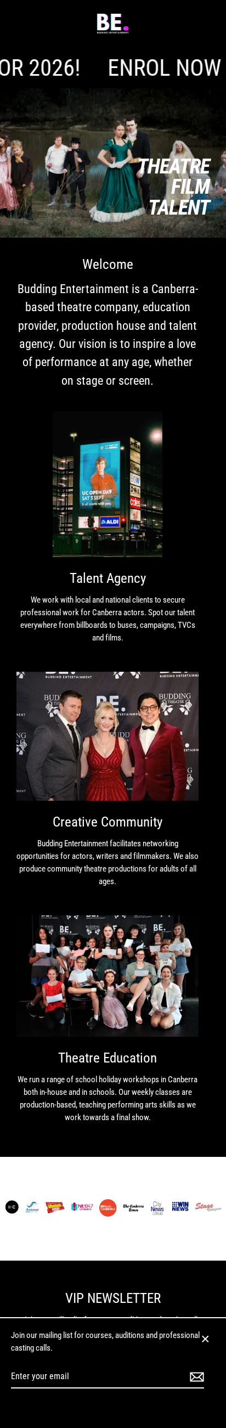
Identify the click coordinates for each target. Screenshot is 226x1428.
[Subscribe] (195, 1376)
